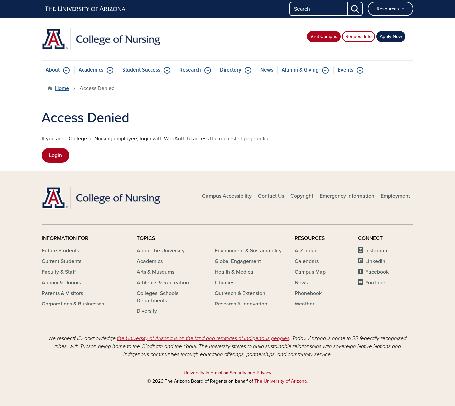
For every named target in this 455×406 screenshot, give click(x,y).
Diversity (147, 311)
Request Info (358, 36)
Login (55, 155)
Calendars (307, 261)
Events (345, 70)
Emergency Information (347, 196)
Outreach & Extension (240, 293)
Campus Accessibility (227, 196)
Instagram (377, 250)
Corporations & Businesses (73, 304)
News (266, 70)
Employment (395, 196)
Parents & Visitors (62, 293)
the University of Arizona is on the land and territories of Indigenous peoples (203, 338)
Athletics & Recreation (163, 282)
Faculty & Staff (59, 272)
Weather (304, 304)
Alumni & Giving (300, 70)
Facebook (377, 272)
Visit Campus (323, 36)
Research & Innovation (241, 304)
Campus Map (310, 272)
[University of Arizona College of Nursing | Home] (101, 39)
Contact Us (271, 196)
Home (62, 88)
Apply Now (391, 36)
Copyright (301, 196)
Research (190, 70)
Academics (91, 70)
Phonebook (308, 293)
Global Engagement (238, 261)
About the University (161, 250)
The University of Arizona (280, 381)
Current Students (61, 261)
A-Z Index (306, 250)
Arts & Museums (155, 272)
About (53, 70)
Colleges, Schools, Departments (158, 297)
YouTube (375, 282)
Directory (230, 70)
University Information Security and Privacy (227, 373)
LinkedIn (375, 261)
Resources (388, 9)
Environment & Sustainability (248, 250)
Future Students (60, 250)
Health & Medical (235, 272)
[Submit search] (355, 9)
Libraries (224, 282)
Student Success (141, 70)
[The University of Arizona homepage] (86, 9)
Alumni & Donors (61, 282)
